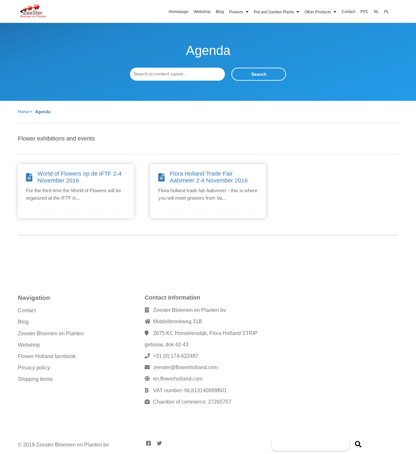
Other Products (318, 12)
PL (386, 11)
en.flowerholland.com (177, 378)
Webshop (202, 11)
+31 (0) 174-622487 (176, 356)
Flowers (236, 12)
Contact (348, 11)
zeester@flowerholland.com (185, 367)
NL (376, 11)
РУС (364, 11)
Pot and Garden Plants (274, 12)
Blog (220, 11)
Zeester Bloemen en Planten (51, 333)
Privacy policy (34, 367)
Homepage (178, 11)
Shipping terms (35, 379)
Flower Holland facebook (47, 356)
